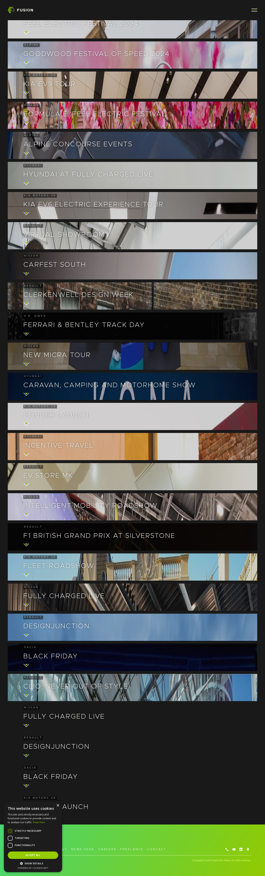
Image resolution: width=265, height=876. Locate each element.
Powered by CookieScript (33, 868)
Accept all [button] (33, 855)
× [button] (57, 805)
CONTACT (156, 849)
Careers (107, 849)
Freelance (132, 849)
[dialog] (33, 836)
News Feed (82, 849)
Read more (39, 822)
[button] (252, 10)
